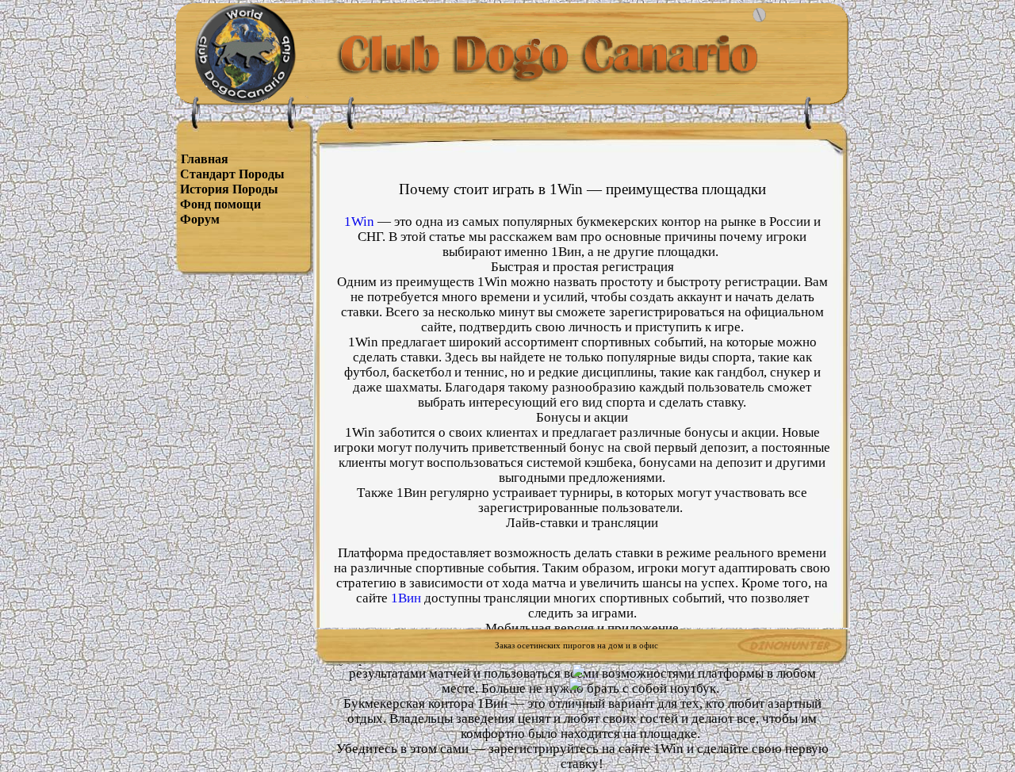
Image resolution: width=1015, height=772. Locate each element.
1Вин (406, 598)
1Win (359, 221)
